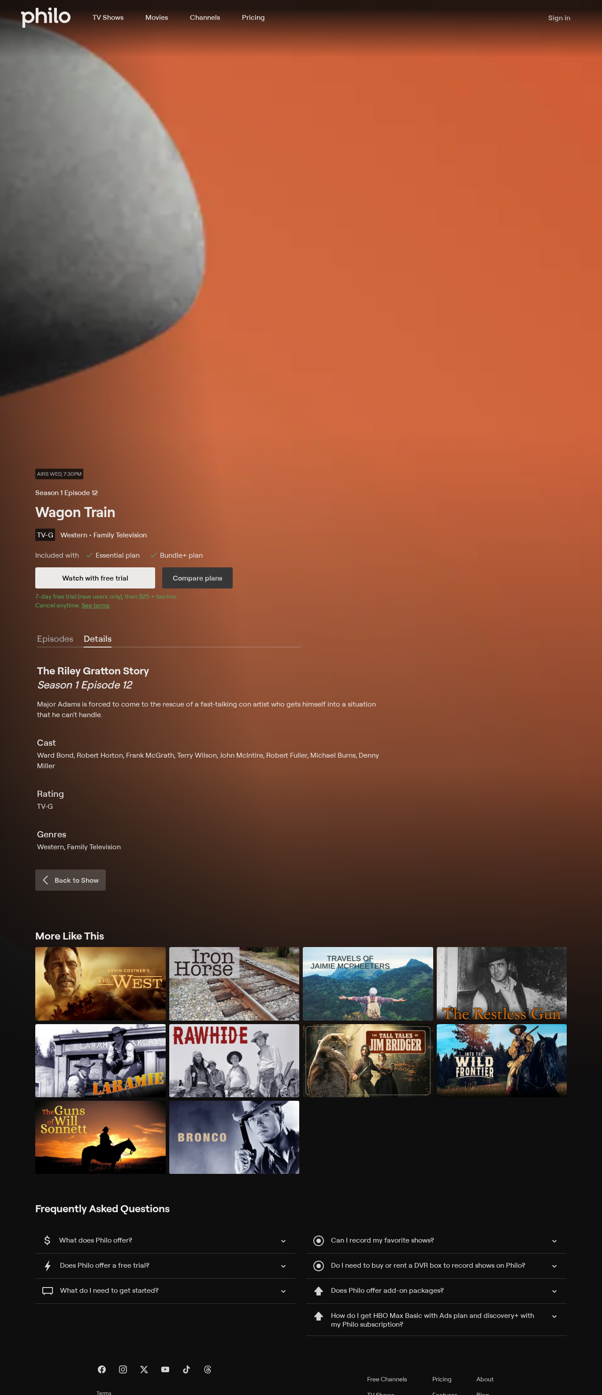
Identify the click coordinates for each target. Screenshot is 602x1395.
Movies (156, 17)
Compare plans (197, 578)
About (485, 1379)
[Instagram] (123, 1369)
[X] (144, 1369)
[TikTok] (186, 1369)
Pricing (253, 17)
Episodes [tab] (55, 638)
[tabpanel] (301, 757)
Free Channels (387, 1379)
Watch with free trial (95, 578)
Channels (205, 17)
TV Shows (108, 17)
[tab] (97, 639)
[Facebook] (102, 1369)
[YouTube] (165, 1369)
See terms (96, 605)
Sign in (559, 17)
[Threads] (207, 1369)
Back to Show (77, 880)
